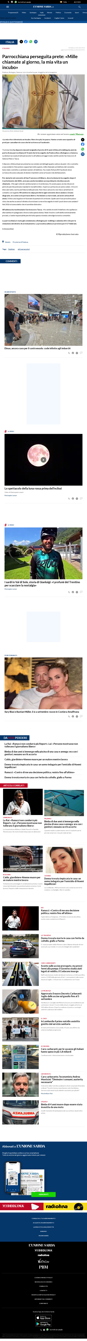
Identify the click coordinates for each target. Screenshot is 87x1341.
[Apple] (43, 1317)
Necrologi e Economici (43, 1282)
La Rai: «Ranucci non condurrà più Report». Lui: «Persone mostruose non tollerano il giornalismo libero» (22, 823)
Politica (58, 12)
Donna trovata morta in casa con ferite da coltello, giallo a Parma (38, 777)
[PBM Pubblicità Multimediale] (43, 1267)
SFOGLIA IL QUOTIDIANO (11, 22)
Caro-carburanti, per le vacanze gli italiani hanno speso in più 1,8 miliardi (62, 1050)
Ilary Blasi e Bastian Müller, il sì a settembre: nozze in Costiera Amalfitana (42, 711)
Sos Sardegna (36, 18)
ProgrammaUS (13, 12)
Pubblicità (43, 1286)
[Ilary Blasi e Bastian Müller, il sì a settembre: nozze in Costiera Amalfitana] (43, 683)
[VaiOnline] (43, 1262)
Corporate (43, 1303)
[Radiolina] (65, 1206)
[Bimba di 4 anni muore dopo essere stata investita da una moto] (20, 1112)
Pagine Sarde (43, 1235)
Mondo (49, 12)
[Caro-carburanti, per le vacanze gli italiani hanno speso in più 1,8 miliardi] (20, 1057)
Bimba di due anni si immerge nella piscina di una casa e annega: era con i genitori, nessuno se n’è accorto (63, 824)
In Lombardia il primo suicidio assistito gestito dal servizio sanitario (60, 1022)
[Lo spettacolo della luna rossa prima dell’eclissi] (43, 460)
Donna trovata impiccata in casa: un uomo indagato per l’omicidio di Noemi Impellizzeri (64, 881)
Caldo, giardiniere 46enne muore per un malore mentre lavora (36, 759)
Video (24, 12)
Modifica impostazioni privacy (43, 1295)
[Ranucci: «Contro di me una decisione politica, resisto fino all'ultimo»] (20, 918)
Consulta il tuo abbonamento (43, 1218)
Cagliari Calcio (59, 18)
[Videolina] (22, 1206)
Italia (42, 12)
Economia (68, 12)
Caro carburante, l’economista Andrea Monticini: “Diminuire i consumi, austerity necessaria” (62, 1079)
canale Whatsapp (77, 134)
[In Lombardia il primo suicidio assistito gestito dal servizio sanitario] (20, 1029)
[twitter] (8, 2)
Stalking (11, 249)
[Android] (43, 1324)
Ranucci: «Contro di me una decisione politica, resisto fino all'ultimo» (40, 772)
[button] (21, 41)
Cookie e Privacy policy (43, 1277)
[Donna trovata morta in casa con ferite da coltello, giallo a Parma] (20, 946)
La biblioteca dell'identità (43, 1227)
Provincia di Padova (20, 242)
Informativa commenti (44, 1299)
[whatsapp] (15, 2)
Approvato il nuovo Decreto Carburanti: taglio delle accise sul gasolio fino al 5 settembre (61, 996)
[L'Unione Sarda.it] (43, 7)
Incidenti (47, 18)
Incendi (70, 18)
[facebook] (12, 2)
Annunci (43, 1231)
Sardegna (33, 12)
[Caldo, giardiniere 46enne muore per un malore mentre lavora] (23, 859)
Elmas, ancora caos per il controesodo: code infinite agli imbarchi (37, 348)
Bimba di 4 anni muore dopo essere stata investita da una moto (61, 1105)
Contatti (43, 1290)
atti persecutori (24, 249)
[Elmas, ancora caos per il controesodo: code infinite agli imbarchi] (43, 320)
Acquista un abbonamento (43, 1223)
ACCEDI (77, 2)
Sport (77, 12)
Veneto (7, 242)
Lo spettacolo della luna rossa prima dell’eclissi (33, 488)
